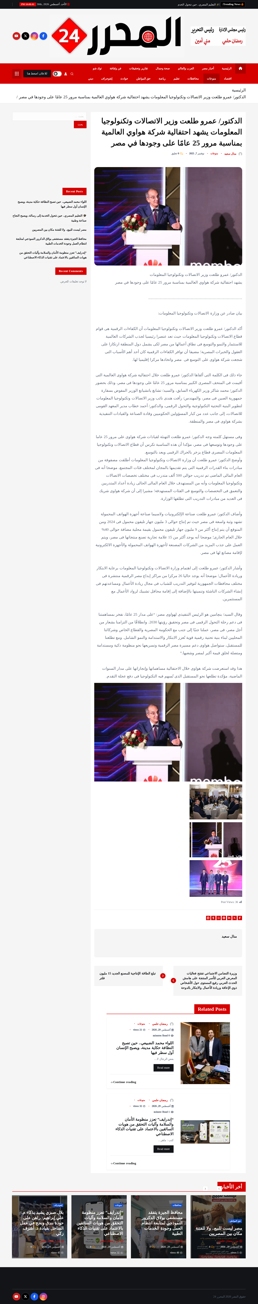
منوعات (211, 78)
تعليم (176, 78)
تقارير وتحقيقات (138, 68)
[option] (218, 1226)
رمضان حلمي (160, 1023)
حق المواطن (143, 78)
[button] (219, 1188)
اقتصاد (227, 78)
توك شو (97, 68)
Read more (163, 1067)
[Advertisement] (49, 158)
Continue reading (124, 1082)
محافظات (193, 78)
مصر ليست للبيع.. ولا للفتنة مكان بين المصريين (59, 229)
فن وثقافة (115, 68)
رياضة (162, 78)
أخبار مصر (208, 68)
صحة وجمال (163, 68)
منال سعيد (230, 153)
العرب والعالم (186, 68)
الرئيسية (226, 68)
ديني (90, 78)
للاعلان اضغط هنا (37, 73)
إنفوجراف (106, 78)
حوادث (124, 78)
